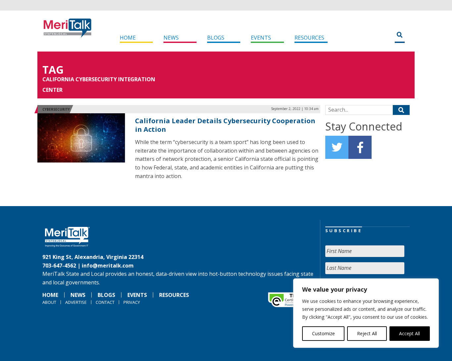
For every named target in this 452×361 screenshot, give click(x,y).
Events (261, 37)
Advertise (76, 302)
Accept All (409, 333)
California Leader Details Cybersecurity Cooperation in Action (225, 125)
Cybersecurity (56, 109)
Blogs (215, 37)
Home (128, 37)
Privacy (131, 302)
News (171, 37)
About (49, 302)
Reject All (367, 333)
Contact (105, 302)
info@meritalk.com (108, 265)
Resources (309, 37)
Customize (323, 333)
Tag (53, 69)
